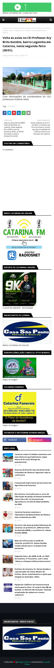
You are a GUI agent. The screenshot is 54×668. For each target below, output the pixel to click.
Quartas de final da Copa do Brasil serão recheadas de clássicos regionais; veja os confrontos (32, 472)
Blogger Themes (24, 662)
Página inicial (7, 28)
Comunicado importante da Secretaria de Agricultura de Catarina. (33, 484)
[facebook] (14, 440)
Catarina (17, 28)
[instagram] (39, 440)
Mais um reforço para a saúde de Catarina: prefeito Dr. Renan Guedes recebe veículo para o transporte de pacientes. (31, 544)
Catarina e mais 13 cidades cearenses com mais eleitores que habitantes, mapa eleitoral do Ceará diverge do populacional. (33, 458)
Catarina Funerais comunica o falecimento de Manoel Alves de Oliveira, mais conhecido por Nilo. (32, 514)
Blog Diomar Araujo (11, 55)
